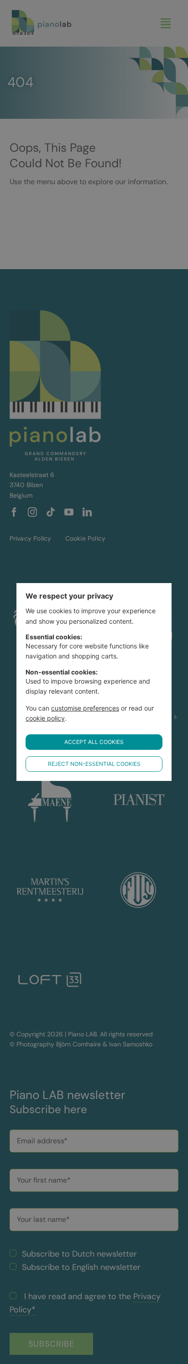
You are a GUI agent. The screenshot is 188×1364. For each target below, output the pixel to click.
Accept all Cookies (94, 741)
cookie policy (45, 718)
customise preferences (85, 708)
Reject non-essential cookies (94, 763)
